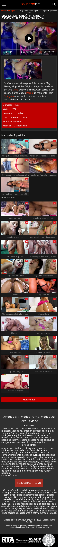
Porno (29, 92)
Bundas (19, 113)
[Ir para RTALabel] (8, 540)
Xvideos (4, 10)
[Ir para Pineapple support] (48, 540)
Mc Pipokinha (13, 10)
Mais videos (29, 399)
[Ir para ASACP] (34, 540)
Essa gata (9, 96)
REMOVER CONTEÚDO (29, 482)
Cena (15, 89)
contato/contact (10, 475)
